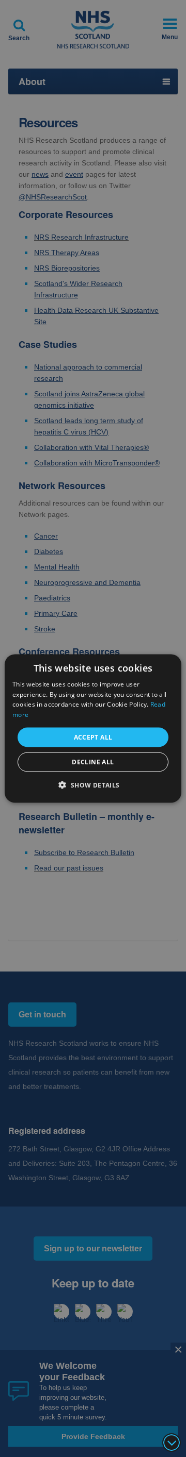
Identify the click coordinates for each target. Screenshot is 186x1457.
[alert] (93, 728)
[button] (92, 785)
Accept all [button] (93, 737)
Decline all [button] (93, 762)
